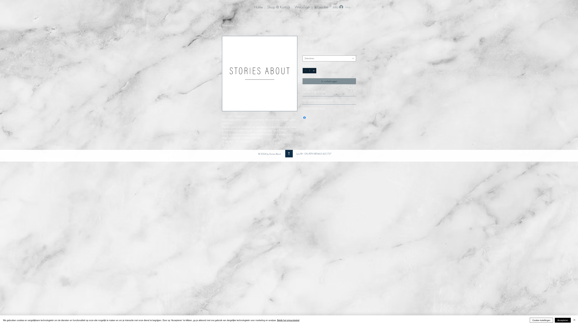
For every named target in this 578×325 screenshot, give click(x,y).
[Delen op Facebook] (304, 117)
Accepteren (562, 320)
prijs (305, 52)
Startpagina (227, 25)
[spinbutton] (309, 70)
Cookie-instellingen (541, 320)
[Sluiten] (574, 320)
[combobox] (329, 58)
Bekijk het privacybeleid (288, 320)
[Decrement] (305, 70)
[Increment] (314, 70)
